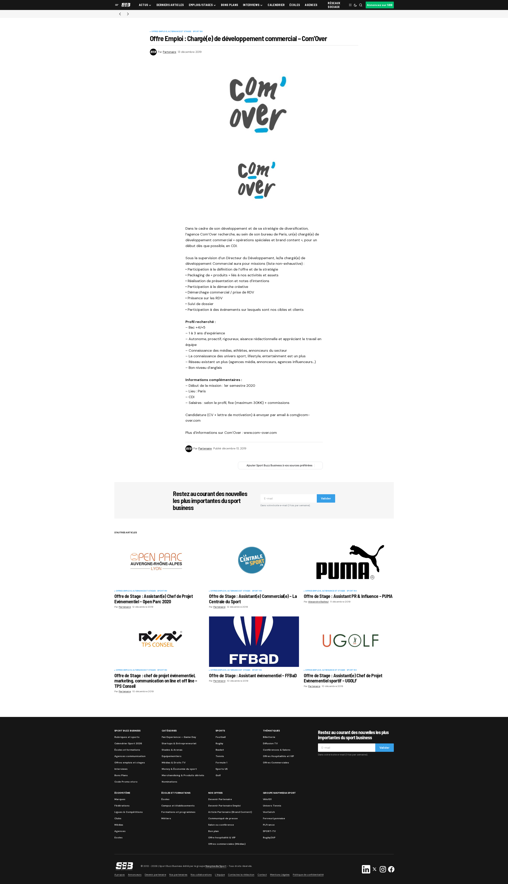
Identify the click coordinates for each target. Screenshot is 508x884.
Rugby (219, 743)
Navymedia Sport (215, 866)
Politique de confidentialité (308, 874)
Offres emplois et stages (129, 762)
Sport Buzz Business (127, 730)
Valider (326, 498)
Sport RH (198, 32)
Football (221, 737)
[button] (116, 5)
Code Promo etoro (126, 781)
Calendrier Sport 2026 (128, 743)
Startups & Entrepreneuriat (179, 743)
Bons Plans (121, 775)
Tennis (220, 756)
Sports (220, 730)
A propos (119, 874)
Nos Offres (215, 792)
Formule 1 (221, 762)
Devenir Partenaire (220, 799)
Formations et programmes (178, 812)
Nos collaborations (201, 874)
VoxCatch (269, 812)
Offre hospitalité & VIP (222, 837)
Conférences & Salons (276, 749)
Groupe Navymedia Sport (279, 792)
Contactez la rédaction (241, 874)
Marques (119, 799)
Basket (220, 749)
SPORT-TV (269, 831)
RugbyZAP (269, 837)
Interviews (121, 769)
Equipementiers (171, 756)
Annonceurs (135, 874)
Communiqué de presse (223, 818)
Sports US (222, 769)
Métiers (166, 818)
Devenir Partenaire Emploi (224, 805)
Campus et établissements (178, 805)
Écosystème (122, 792)
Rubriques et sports (127, 737)
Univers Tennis (272, 805)
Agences (120, 831)
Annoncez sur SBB (379, 5)
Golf (218, 775)
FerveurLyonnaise (274, 818)
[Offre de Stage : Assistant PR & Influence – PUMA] (349, 562)
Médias (118, 824)
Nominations (169, 781)
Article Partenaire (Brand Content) (230, 812)
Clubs (117, 818)
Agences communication (130, 756)
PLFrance (269, 824)
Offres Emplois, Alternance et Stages (171, 32)
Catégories (169, 730)
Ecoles (118, 837)
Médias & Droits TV (173, 762)
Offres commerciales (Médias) (227, 844)
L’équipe (220, 874)
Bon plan (213, 831)
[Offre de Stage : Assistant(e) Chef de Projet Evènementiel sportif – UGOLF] (349, 641)
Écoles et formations (127, 749)
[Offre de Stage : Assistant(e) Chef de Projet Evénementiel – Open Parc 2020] (159, 562)
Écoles (165, 799)
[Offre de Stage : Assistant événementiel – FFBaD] (254, 641)
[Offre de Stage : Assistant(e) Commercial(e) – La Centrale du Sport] (254, 562)
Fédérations (122, 805)
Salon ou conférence (221, 824)
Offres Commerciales (276, 762)
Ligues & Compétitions (128, 812)
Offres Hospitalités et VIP (278, 756)
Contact (262, 874)
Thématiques (271, 730)
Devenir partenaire (155, 874)
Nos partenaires (178, 874)
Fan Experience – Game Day (179, 737)
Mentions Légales (280, 874)
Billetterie (269, 737)
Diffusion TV (270, 743)
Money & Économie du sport (179, 769)
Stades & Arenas (172, 749)
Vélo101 (267, 799)
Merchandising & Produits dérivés (183, 775)
